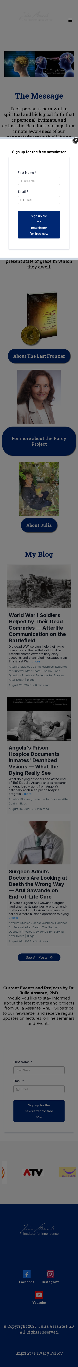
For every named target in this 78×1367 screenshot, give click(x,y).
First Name (27, 172)
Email (23, 191)
